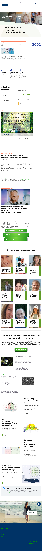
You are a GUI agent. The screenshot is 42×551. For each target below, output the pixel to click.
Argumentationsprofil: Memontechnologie (16, 171)
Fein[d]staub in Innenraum (7, 178)
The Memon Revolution (13, 170)
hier (23, 346)
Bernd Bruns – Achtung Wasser (25, 179)
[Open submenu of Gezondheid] (36, 539)
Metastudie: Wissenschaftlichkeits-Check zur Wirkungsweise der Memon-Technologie (18, 172)
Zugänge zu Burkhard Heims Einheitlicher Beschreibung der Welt (12, 175)
